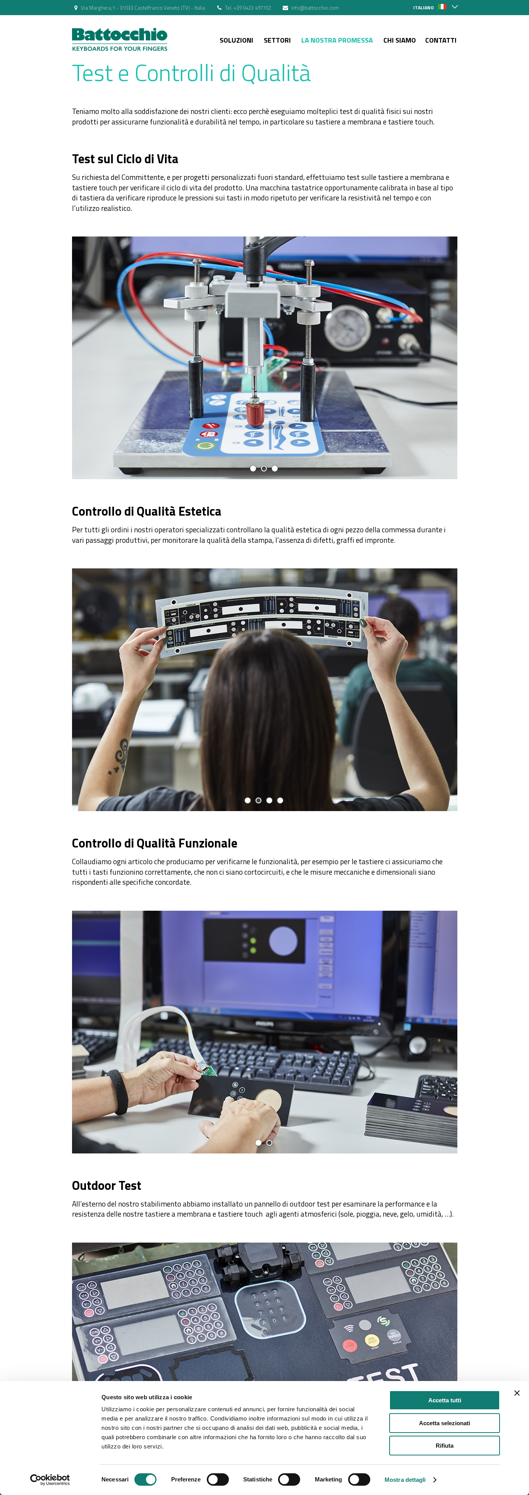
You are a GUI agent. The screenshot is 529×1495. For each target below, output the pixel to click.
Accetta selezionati (444, 1423)
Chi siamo (399, 40)
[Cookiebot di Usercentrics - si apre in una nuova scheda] (50, 1480)
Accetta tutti (444, 1400)
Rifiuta (444, 1445)
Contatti (441, 40)
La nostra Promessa (337, 40)
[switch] (218, 1479)
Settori (277, 40)
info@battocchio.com (315, 8)
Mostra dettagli (405, 1479)
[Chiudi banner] (517, 1393)
